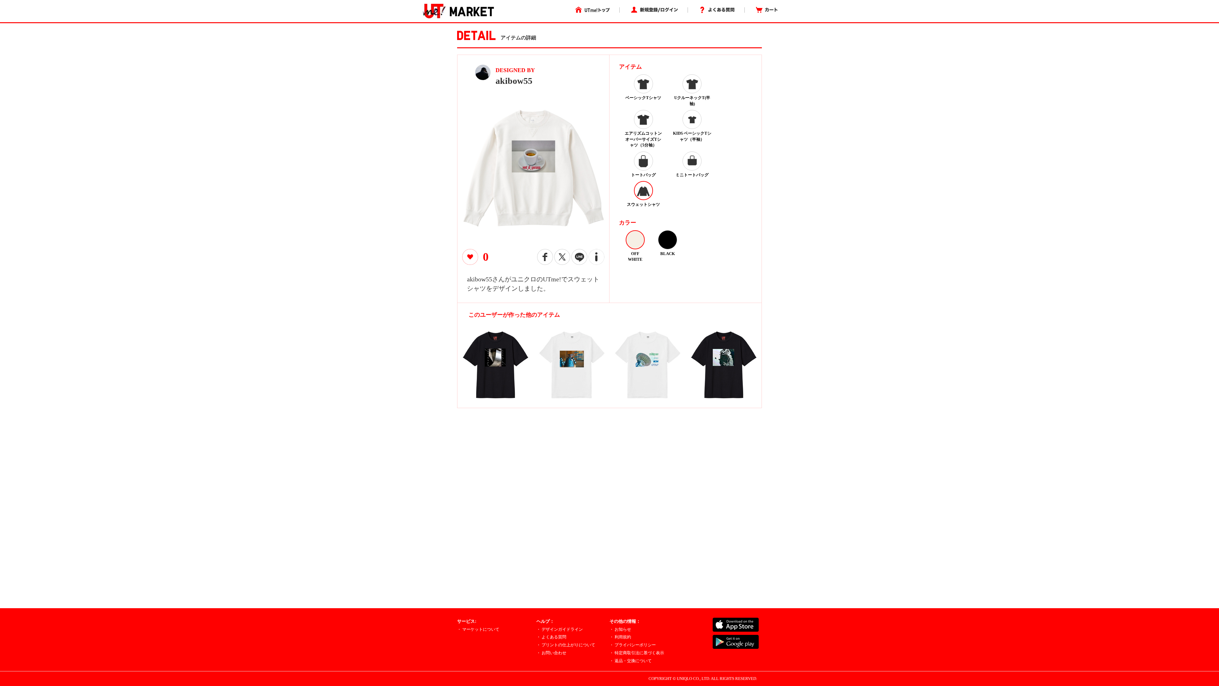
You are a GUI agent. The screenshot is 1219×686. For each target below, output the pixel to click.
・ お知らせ (620, 629)
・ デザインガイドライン (559, 629)
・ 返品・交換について (631, 660)
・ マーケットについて (478, 629)
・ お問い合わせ (551, 652)
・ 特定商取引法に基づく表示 (637, 652)
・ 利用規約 (620, 637)
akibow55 (514, 81)
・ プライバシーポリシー (633, 644)
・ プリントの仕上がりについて (565, 644)
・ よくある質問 (551, 637)
